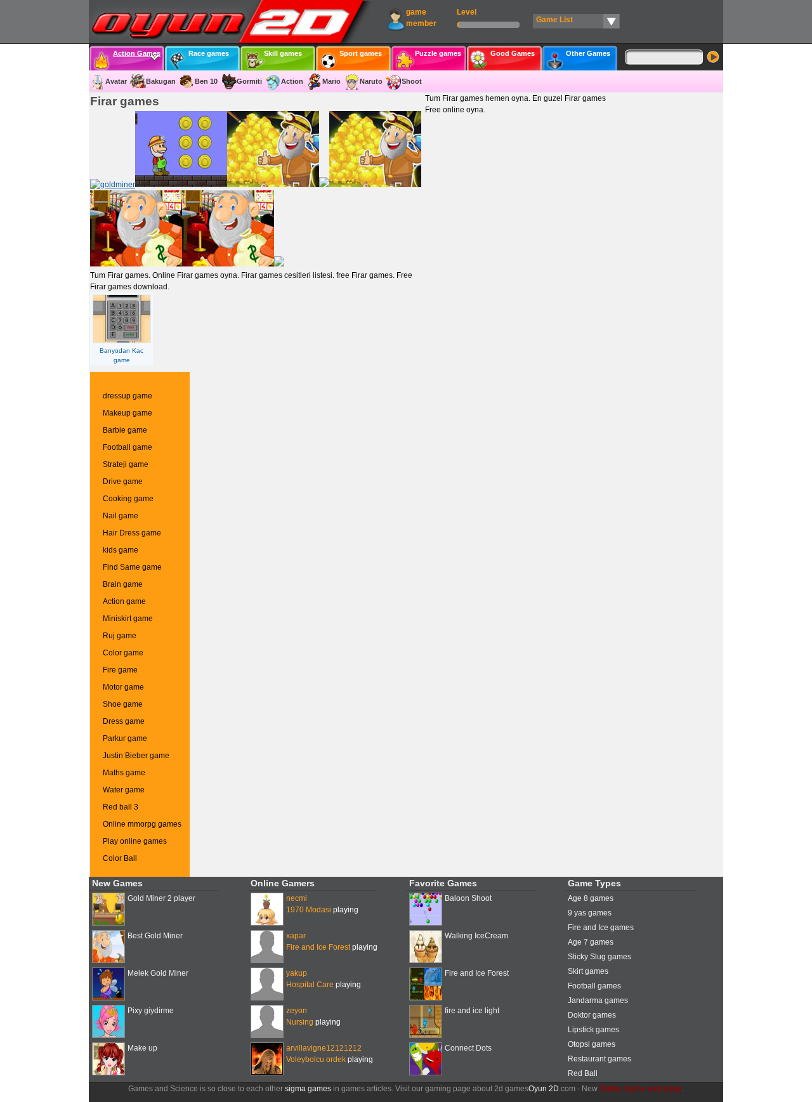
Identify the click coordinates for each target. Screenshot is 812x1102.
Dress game (124, 721)
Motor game (123, 687)
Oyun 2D (543, 1088)
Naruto (371, 81)
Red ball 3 (120, 807)
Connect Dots (468, 1048)
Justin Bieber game (136, 755)
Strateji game (125, 464)
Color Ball (120, 858)
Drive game (123, 481)
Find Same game (132, 567)
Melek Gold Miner (158, 973)
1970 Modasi (308, 909)
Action (292, 81)
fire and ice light (472, 1010)
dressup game (127, 395)
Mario (331, 81)
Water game (124, 789)
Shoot (412, 81)
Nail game (120, 515)
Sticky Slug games (599, 956)
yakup (296, 973)
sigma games (308, 1088)
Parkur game (125, 738)
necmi (296, 898)
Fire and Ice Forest (318, 947)
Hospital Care (310, 984)
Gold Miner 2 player (161, 898)
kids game (120, 550)
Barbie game (125, 430)
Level (466, 12)
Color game (123, 652)
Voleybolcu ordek (316, 1059)
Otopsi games (591, 1044)
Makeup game (127, 413)
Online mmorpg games (142, 824)
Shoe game (123, 704)
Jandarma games (598, 1000)
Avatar (116, 81)
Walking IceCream (476, 935)
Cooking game (128, 498)
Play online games (135, 841)
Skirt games (588, 971)
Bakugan (161, 81)
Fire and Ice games (601, 927)
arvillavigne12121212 (324, 1048)
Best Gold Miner (155, 935)
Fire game (120, 670)
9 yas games (590, 912)
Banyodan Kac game (121, 355)
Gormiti (249, 81)
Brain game (123, 584)
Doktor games (592, 1015)
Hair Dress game (132, 532)
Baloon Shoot (468, 898)
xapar (296, 935)
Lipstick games (593, 1029)
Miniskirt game (128, 618)
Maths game (124, 772)
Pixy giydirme (151, 1010)
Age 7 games (590, 942)
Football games (594, 985)
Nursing (299, 1022)
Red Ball (583, 1073)
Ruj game (119, 635)
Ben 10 (206, 81)
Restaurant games (599, 1058)
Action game (124, 601)
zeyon (296, 1010)
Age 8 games (590, 898)
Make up (142, 1048)
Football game (127, 447)
